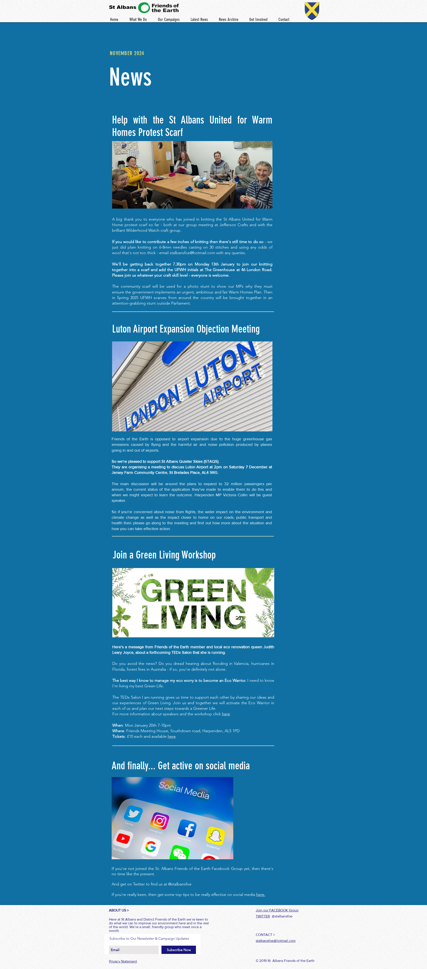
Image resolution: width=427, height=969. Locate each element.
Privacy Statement (123, 961)
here (226, 714)
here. (260, 894)
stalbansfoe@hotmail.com (192, 252)
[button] (199, 19)
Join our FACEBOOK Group (277, 910)
